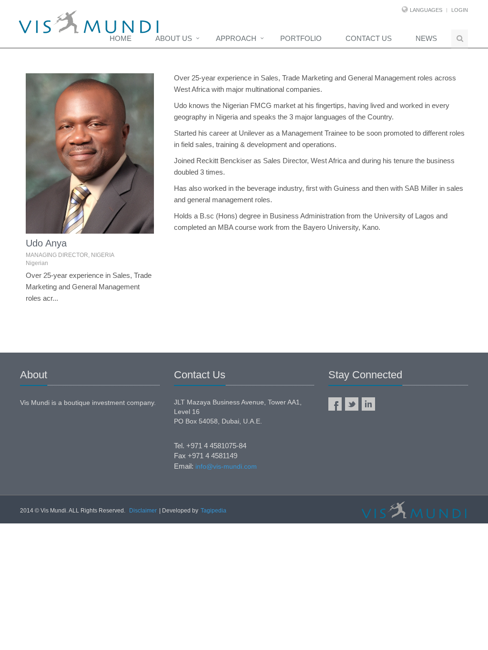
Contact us (369, 38)
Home (121, 38)
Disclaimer (143, 510)
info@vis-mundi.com (226, 466)
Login (459, 10)
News (426, 38)
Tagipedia (213, 510)
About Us (173, 38)
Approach (236, 38)
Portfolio (301, 38)
